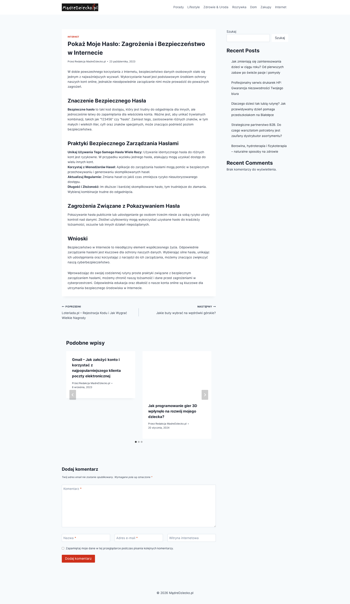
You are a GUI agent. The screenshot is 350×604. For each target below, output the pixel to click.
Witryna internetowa (184, 538)
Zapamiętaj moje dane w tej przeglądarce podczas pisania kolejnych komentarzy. (120, 548)
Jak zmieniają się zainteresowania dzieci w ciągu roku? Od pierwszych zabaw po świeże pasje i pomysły (257, 67)
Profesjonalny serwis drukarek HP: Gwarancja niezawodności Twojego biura (257, 88)
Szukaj (231, 31)
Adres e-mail (127, 538)
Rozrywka (239, 7)
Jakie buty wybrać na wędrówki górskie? (186, 310)
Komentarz (72, 489)
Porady (178, 7)
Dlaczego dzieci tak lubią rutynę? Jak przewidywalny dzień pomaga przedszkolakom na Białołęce (258, 109)
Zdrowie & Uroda (215, 7)
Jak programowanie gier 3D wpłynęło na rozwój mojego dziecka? (172, 411)
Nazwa (69, 538)
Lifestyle (193, 7)
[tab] (136, 442)
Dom (253, 7)
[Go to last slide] (72, 395)
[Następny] (205, 395)
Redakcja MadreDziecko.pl (90, 61)
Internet (280, 7)
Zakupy (265, 7)
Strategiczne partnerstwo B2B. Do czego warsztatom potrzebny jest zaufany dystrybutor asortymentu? (256, 130)
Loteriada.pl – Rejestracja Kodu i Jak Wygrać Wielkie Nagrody (94, 312)
